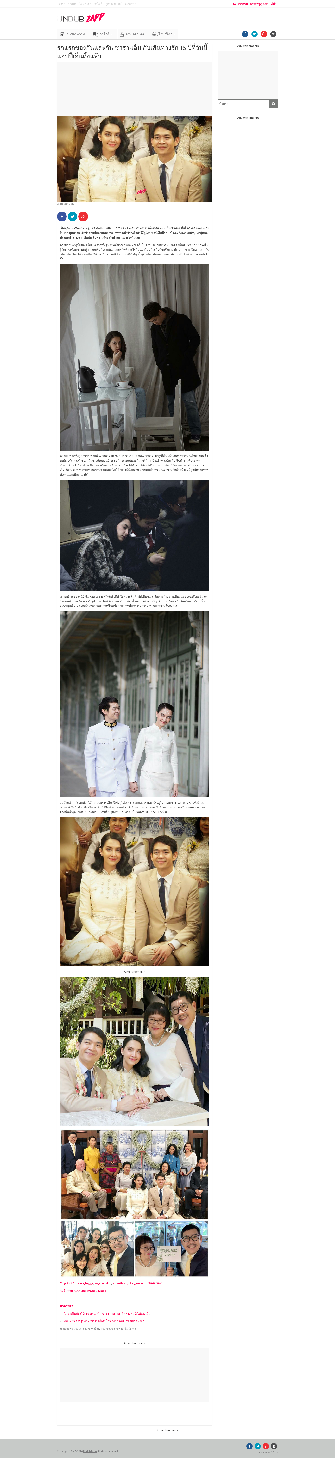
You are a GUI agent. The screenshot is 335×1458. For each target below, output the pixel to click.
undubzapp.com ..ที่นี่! (257, 4)
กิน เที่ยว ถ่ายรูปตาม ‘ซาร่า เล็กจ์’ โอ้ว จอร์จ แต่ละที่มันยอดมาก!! (104, 1321)
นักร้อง (119, 1328)
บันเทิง (72, 4)
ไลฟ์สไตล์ (85, 4)
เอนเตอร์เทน (135, 34)
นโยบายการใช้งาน (268, 1452)
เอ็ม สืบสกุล (130, 1328)
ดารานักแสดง (108, 1328)
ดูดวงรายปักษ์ (113, 4)
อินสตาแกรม (75, 34)
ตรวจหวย (130, 4)
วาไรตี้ (98, 4)
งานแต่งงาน (80, 1328)
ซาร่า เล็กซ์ (93, 1328)
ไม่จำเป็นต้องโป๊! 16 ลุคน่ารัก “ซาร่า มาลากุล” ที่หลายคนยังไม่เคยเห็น (107, 1313)
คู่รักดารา (68, 1328)
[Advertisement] (134, 89)
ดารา (62, 4)
